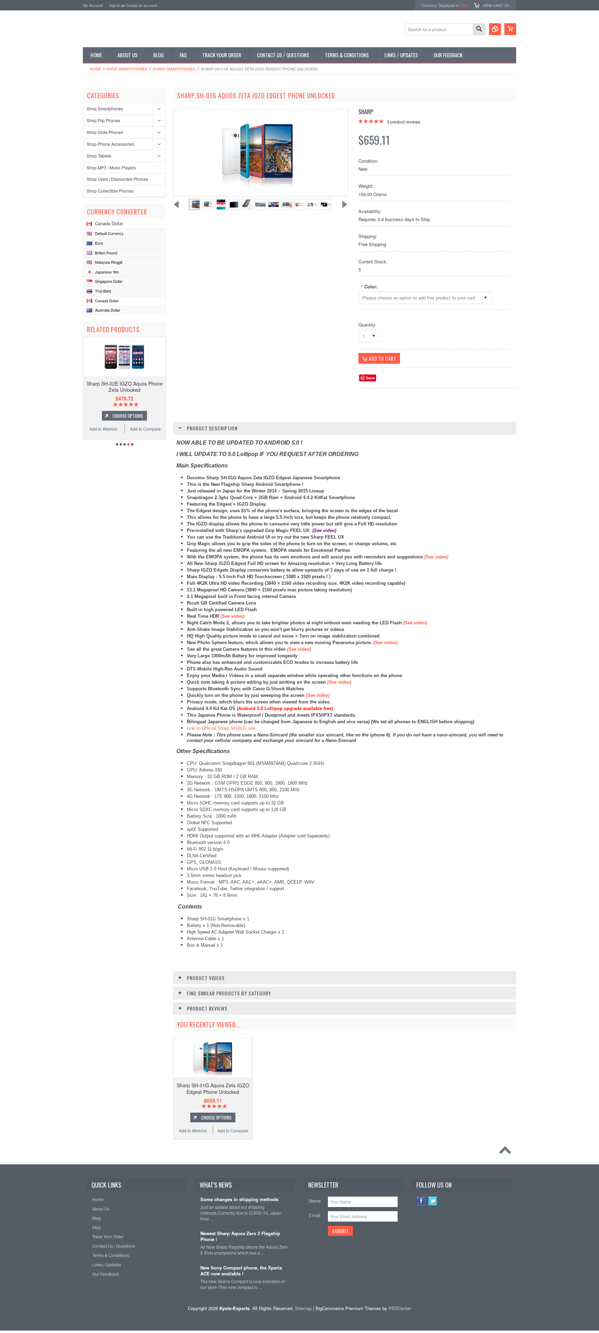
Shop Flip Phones (103, 120)
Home (95, 68)
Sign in (114, 5)
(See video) (299, 649)
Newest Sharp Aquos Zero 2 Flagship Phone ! (240, 1236)
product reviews (403, 122)
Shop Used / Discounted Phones (117, 179)
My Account (93, 5)
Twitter (432, 1201)
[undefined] (257, 186)
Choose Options (128, 415)
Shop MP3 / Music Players (111, 167)
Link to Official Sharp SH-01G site (221, 728)
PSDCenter (400, 1308)
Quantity (366, 324)
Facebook (421, 1201)
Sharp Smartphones (174, 68)
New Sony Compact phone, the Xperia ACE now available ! (241, 1271)
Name (315, 1200)
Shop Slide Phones (105, 132)
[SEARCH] (479, 30)
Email (314, 1215)
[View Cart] (510, 29)
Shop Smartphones (126, 68)
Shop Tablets (99, 156)
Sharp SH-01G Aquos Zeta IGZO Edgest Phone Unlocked (213, 1088)
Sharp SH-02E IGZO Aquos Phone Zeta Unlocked (125, 386)
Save (370, 377)
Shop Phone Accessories (110, 144)
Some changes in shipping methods (239, 1200)
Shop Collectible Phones (110, 191)
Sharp (365, 112)
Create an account (141, 5)
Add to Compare (145, 429)
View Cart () (496, 5)
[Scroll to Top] (506, 1151)
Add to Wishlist (103, 429)
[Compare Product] (495, 29)
